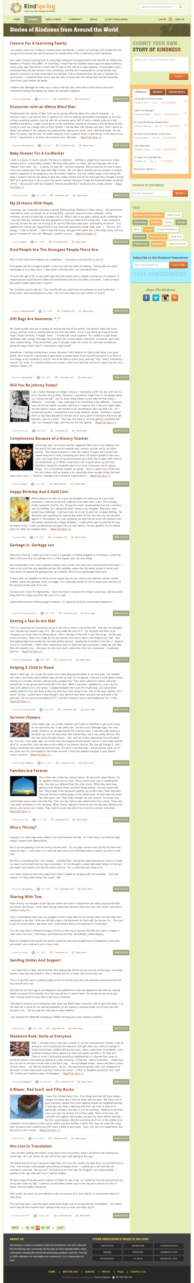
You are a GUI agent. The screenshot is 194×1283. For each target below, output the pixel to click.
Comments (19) (60, 537)
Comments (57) (60, 242)
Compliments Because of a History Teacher (49, 438)
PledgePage (107, 1258)
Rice (24, 537)
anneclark (26, 99)
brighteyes (26, 1082)
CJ (23, 1028)
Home (16, 19)
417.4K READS (172, 126)
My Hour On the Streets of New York (152, 134)
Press (106, 1272)
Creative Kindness (167, 229)
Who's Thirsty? (23, 827)
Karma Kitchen (169, 1252)
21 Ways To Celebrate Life (147, 157)
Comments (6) (62, 819)
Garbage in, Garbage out (32, 545)
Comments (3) (70, 613)
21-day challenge (116, 19)
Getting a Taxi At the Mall (33, 621)
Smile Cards (53, 19)
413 (38, 1227)
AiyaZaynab (27, 377)
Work (137, 229)
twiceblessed (28, 145)
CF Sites (138, 1258)
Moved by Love (168, 1258)
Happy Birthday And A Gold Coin (39, 491)
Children (155, 222)
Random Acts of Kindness (148, 215)
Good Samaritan (177, 243)
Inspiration (158, 243)
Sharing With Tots (26, 896)
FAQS (120, 1272)
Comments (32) (69, 709)
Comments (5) (65, 660)
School (148, 229)
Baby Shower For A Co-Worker (37, 153)
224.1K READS (168, 102)
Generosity (140, 222)
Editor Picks (177, 92)
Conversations (169, 1246)
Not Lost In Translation (31, 1146)
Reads (121, 99)
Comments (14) (67, 763)
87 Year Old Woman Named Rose (151, 122)
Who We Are (70, 1272)
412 (32, 1227)
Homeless (139, 236)
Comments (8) (68, 311)
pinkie (24, 484)
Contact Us (138, 1272)
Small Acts (176, 236)
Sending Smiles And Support (35, 960)
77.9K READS (167, 161)
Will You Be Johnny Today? (34, 385)
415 (48, 1227)
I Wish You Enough (143, 110)
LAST (60, 1227)
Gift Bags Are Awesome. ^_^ (35, 318)
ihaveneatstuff (28, 311)
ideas (93, 19)
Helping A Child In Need (32, 667)
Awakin (107, 1252)
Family (168, 222)
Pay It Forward (157, 236)
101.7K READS (170, 138)
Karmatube (138, 1246)
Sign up (179, 19)
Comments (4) (61, 431)
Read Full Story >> (91, 137)
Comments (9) (65, 1215)
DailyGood (107, 1246)
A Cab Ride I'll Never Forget (148, 99)
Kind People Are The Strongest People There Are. (54, 249)
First (15, 1227)
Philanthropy (141, 243)
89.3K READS (170, 149)
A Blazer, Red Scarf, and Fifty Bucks (42, 1089)
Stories (33, 19)
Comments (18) (66, 889)
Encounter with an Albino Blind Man (43, 106)
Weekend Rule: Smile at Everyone (40, 1036)
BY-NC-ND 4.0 (124, 1277)
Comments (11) (62, 195)
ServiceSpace (102, 1277)
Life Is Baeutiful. (142, 145)
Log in (162, 19)
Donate (90, 1272)
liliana (24, 242)
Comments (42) (60, 1138)
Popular (140, 92)
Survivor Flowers (25, 717)
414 (43, 1227)
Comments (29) (67, 145)
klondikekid (27, 660)
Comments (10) (66, 377)
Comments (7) (64, 99)
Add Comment (60, 484)
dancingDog (27, 889)
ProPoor (138, 1252)
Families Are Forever (29, 770)
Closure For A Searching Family (38, 43)
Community (76, 19)
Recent (157, 92)
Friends (181, 222)
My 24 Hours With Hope (31, 203)
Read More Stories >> (145, 169)
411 (27, 1227)
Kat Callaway (28, 763)
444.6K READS (171, 114)
